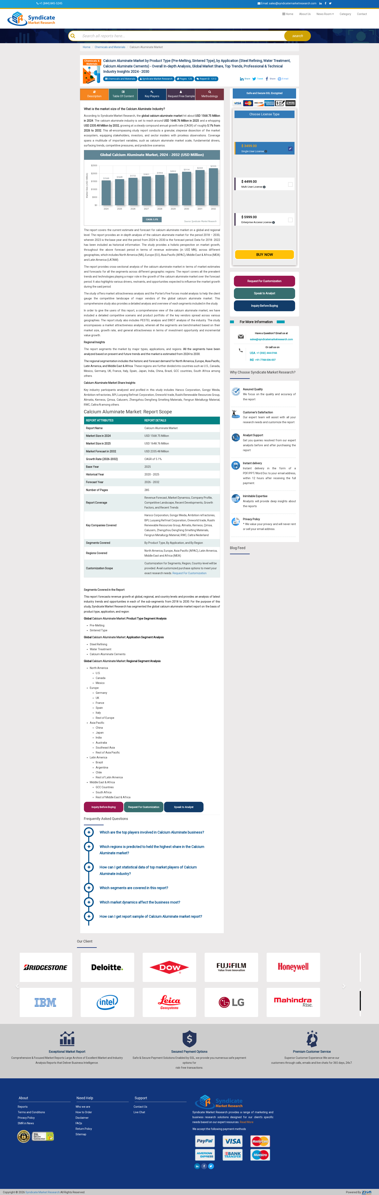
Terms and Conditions (31, 1112)
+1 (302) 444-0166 (267, 352)
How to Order (84, 1112)
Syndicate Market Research (42, 1192)
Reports (23, 1106)
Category (345, 14)
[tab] (158, 832)
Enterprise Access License (256, 219)
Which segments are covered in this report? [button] (134, 888)
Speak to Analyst (183, 807)
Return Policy (84, 1128)
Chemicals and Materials (110, 47)
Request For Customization (189, 573)
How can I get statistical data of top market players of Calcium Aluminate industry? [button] (148, 870)
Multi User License (252, 184)
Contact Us (140, 1106)
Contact (362, 14)
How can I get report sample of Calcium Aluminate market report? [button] (151, 916)
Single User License (253, 148)
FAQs (79, 1123)
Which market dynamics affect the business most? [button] (140, 902)
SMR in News (26, 1123)
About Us (305, 14)
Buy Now (264, 254)
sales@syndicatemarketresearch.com (292, 3)
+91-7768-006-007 (265, 359)
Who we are (83, 1106)
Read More (246, 1122)
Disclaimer (82, 1117)
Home (289, 14)
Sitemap (81, 1134)
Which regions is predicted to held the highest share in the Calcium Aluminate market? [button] (152, 850)
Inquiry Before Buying (104, 807)
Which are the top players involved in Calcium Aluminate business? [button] (152, 832)
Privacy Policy (26, 1117)
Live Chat (139, 1112)
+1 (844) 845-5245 (50, 3)
